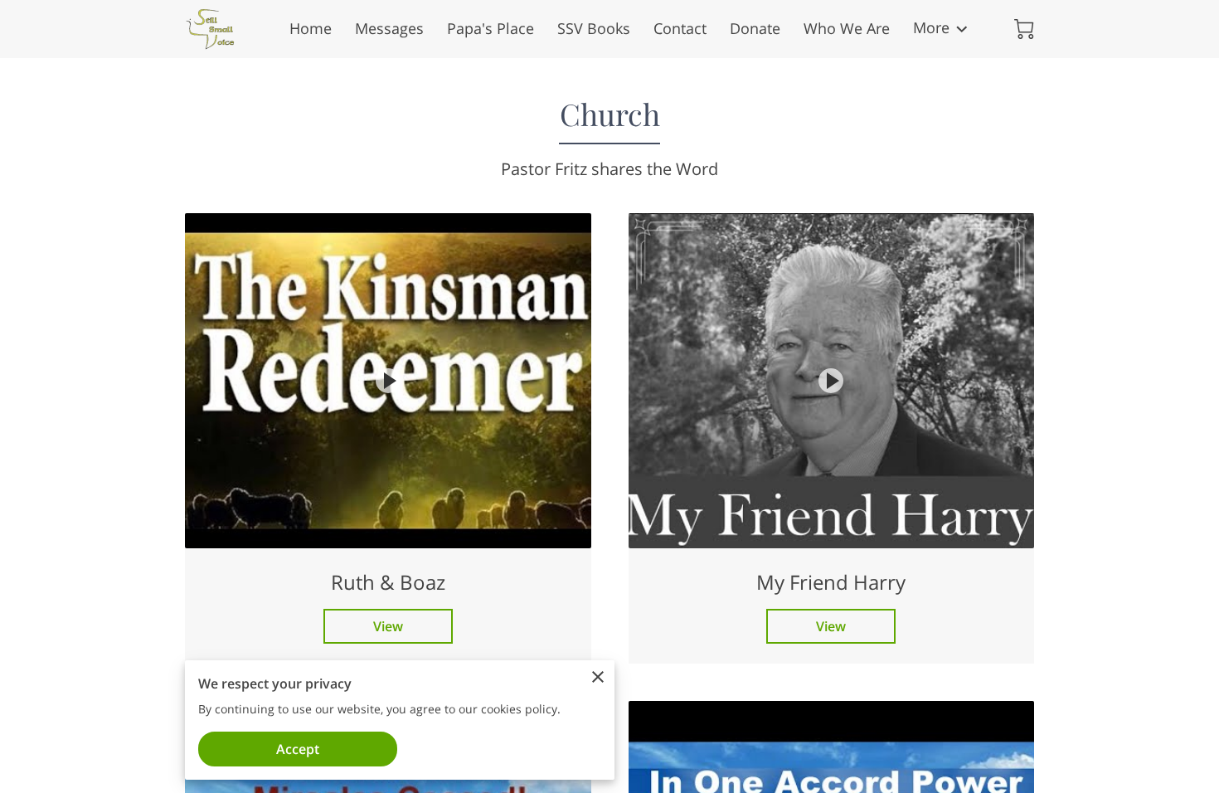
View (388, 626)
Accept (297, 749)
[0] (1024, 29)
